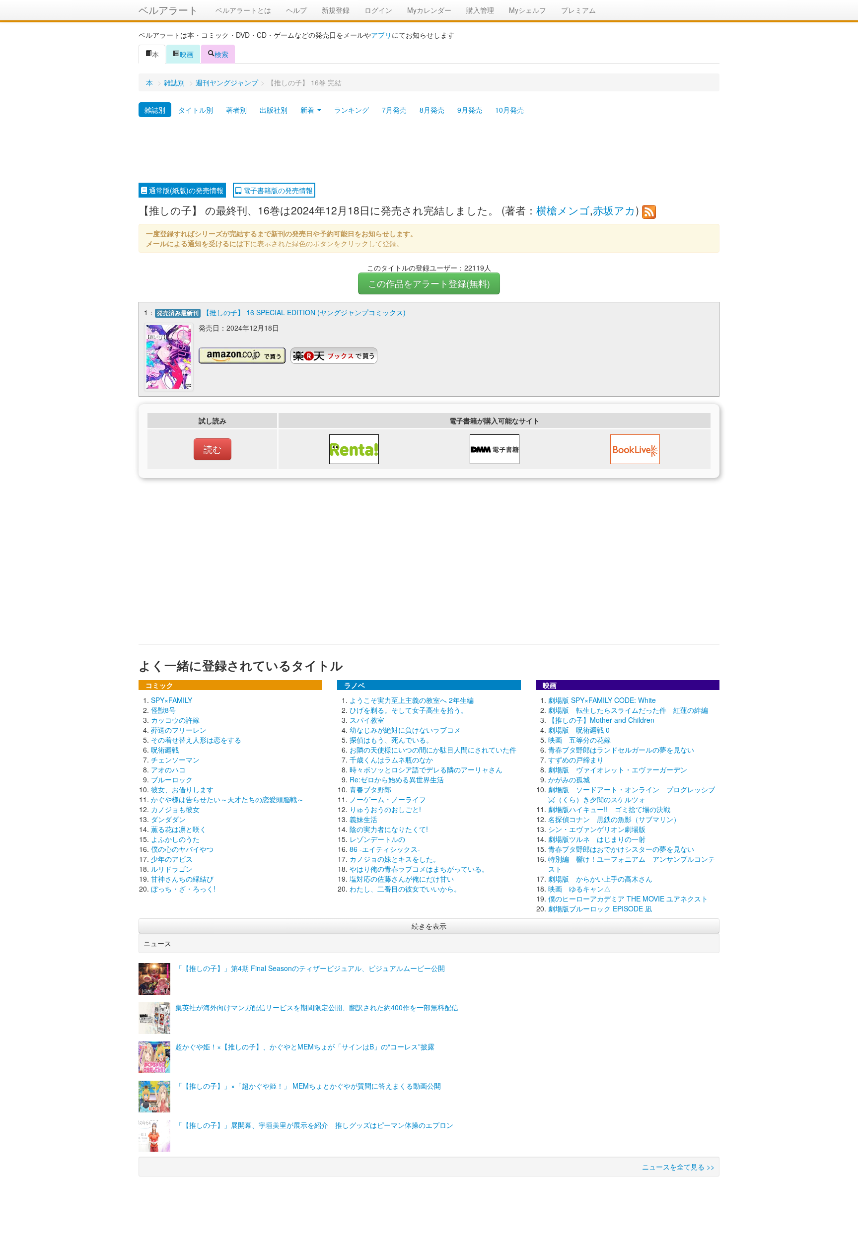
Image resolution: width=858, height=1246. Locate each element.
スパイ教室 (367, 720)
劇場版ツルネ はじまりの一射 (596, 839)
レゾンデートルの (377, 839)
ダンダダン (168, 819)
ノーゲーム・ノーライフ (388, 799)
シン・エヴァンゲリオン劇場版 (596, 829)
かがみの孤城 (569, 779)
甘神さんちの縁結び (182, 879)
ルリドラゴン (172, 869)
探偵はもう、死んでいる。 (391, 740)
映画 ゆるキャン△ (579, 889)
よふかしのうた (175, 839)
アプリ (381, 35)
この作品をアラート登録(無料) (429, 283)
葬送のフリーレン (179, 730)
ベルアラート (168, 9)
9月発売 (469, 110)
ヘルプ (296, 10)
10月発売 (509, 110)
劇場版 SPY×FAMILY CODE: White (602, 700)
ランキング (351, 110)
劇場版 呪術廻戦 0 (579, 730)
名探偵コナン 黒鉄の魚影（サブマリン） (614, 819)
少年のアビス (172, 859)
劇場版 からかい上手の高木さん (600, 879)
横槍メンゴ (563, 210)
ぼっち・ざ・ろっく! (183, 889)
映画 (187, 54)
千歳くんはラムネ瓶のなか (391, 759)
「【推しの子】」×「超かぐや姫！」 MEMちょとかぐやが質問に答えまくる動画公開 (308, 1086)
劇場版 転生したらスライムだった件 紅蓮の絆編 (628, 710)
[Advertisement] (429, 150)
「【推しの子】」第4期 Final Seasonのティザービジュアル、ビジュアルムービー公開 (310, 968)
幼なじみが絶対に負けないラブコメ (405, 730)
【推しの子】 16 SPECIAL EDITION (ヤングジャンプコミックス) (304, 312)
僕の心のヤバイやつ (182, 849)
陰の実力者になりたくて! (389, 829)
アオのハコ (168, 769)
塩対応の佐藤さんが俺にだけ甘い (402, 879)
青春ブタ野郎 (370, 789)
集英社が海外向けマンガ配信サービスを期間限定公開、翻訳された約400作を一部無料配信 (316, 1007)
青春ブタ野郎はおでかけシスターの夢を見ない (621, 849)
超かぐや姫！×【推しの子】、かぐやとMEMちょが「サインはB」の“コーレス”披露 (304, 1046)
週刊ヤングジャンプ (227, 82)
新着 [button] (308, 110)
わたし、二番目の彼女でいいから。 (405, 889)
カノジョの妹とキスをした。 (395, 859)
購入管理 (480, 10)
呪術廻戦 (165, 750)
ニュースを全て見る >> (678, 1167)
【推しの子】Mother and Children (601, 720)
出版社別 (273, 110)
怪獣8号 (163, 710)
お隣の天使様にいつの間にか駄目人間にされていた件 (433, 750)
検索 (221, 54)
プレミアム (578, 10)
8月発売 (432, 110)
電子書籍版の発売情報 (277, 190)
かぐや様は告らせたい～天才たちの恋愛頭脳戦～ (227, 799)
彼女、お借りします (182, 789)
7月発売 (394, 110)
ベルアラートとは (243, 10)
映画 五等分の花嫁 (579, 740)
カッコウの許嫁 (175, 720)
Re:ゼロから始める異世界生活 (397, 779)
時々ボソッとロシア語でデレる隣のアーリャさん (426, 769)
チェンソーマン (175, 759)
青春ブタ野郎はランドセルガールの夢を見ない (621, 750)
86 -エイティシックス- (385, 849)
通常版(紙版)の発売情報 (185, 190)
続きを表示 (429, 926)
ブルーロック (172, 779)
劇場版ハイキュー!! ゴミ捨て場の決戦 (609, 809)
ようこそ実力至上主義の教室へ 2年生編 (412, 700)
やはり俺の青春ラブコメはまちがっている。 (419, 869)
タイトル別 (195, 110)
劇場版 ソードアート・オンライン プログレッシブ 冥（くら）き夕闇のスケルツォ (635, 794)
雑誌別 (174, 82)
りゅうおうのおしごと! (385, 809)
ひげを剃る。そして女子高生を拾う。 (409, 710)
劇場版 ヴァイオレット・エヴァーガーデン (617, 769)
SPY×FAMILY (171, 700)
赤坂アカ (614, 210)
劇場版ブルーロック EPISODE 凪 (600, 908)
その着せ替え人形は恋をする (196, 740)
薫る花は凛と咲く (179, 829)
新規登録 (336, 10)
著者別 (236, 110)
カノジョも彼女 (175, 809)
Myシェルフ (527, 10)
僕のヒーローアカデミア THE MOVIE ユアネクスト (628, 898)
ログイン (378, 10)
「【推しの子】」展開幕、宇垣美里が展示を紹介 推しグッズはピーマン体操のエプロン (314, 1125)
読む (212, 449)
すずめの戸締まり (576, 759)
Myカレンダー (429, 10)
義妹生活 (363, 819)
